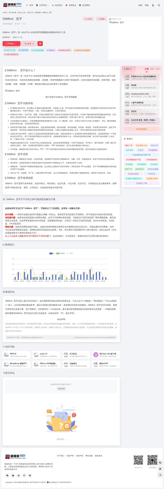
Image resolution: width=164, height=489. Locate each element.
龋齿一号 (128, 145)
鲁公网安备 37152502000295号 (60, 482)
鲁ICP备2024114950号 (38, 482)
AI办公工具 (21, 12)
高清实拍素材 (133, 173)
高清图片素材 (152, 178)
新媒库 (20, 482)
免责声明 (70, 455)
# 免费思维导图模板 (82, 50)
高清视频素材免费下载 (142, 154)
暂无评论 (10, 372)
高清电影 (154, 164)
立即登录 (61, 388)
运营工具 (30, 12)
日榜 (147, 68)
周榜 (152, 68)
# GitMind (51, 50)
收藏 (102, 18)
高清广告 (128, 169)
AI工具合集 (12, 12)
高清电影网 (141, 164)
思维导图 (38, 12)
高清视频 (129, 164)
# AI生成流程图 (38, 50)
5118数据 (85, 300)
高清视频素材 (151, 159)
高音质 (140, 150)
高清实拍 (151, 173)
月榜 (157, 68)
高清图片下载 (141, 183)
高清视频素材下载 (133, 159)
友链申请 (79, 455)
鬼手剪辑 (129, 150)
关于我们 (60, 455)
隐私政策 (98, 455)
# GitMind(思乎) (64, 50)
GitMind (11, 70)
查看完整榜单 (141, 129)
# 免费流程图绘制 (11, 54)
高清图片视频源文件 (134, 178)
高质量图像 (152, 150)
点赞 (90, 18)
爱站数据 (98, 300)
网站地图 (89, 455)
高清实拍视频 (152, 169)
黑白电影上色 (141, 145)
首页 (5, 12)
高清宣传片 (139, 169)
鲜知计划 (154, 145)
